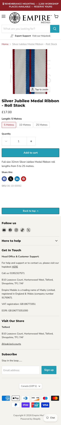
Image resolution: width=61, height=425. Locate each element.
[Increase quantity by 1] (31, 141)
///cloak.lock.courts (11, 344)
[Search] (54, 29)
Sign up (49, 370)
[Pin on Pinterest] (23, 178)
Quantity (6, 134)
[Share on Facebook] (4, 178)
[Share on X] (10, 178)
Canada (29, 386)
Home (5, 44)
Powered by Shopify (30, 418)
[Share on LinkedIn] (17, 178)
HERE (15, 266)
